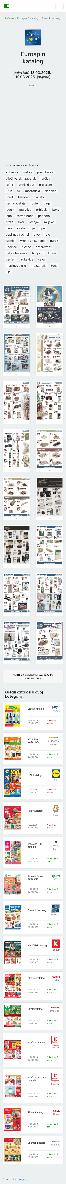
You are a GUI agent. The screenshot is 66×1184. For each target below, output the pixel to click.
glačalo (39, 197)
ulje (8, 272)
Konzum (55, 949)
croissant (45, 184)
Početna (9, 18)
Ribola (56, 1114)
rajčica (45, 178)
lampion (37, 253)
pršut (9, 197)
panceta (44, 216)
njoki (42, 228)
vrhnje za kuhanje (32, 240)
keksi (56, 209)
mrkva (27, 172)
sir (18, 191)
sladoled (51, 191)
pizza (9, 222)
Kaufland (55, 1047)
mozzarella (38, 265)
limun (52, 253)
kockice (11, 247)
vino (9, 228)
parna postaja (15, 203)
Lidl (56, 779)
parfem (11, 259)
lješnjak (34, 222)
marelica (25, 209)
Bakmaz (55, 1144)
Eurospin (22, 18)
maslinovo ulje (16, 265)
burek (54, 240)
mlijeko (49, 222)
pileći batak (45, 172)
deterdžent (44, 247)
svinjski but (26, 184)
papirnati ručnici (17, 234)
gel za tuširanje (16, 253)
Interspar (55, 1010)
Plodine (56, 980)
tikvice (26, 247)
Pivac (56, 815)
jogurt (10, 209)
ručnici (10, 240)
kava (41, 259)
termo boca (25, 216)
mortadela (32, 191)
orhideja (42, 209)
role (47, 234)
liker (21, 222)
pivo (37, 234)
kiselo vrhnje (26, 228)
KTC (56, 879)
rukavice (27, 259)
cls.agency (23, 1179)
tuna (54, 265)
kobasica (12, 172)
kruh (9, 191)
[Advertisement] (33, 122)
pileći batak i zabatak (21, 178)
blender (23, 197)
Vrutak (56, 710)
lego (9, 216)
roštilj (10, 184)
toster (34, 203)
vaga (47, 203)
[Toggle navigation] (59, 6)
